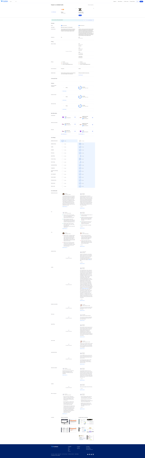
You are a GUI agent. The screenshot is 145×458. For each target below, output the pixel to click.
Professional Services (53, 180)
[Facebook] (89, 454)
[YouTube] (87, 454)
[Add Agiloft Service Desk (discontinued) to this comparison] (92, 117)
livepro (62, 12)
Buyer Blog (78, 448)
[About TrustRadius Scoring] (61, 25)
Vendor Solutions (88, 447)
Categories (114, 1)
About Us (69, 447)
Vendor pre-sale (53, 186)
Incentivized (82, 226)
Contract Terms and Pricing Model (54, 171)
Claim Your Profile (88, 448)
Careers (69, 449)
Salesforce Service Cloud (85, 288)
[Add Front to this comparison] (92, 131)
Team (68, 448)
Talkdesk (89, 259)
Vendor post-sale (53, 183)
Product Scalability (53, 177)
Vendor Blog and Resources (89, 449)
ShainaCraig (66, 212)
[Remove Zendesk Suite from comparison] (93, 8)
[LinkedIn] (93, 454)
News (68, 450)
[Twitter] (91, 454)
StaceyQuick (66, 193)
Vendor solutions (120, 1)
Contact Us (69, 451)
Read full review (65, 206)
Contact (80, 15)
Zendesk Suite (81, 12)
